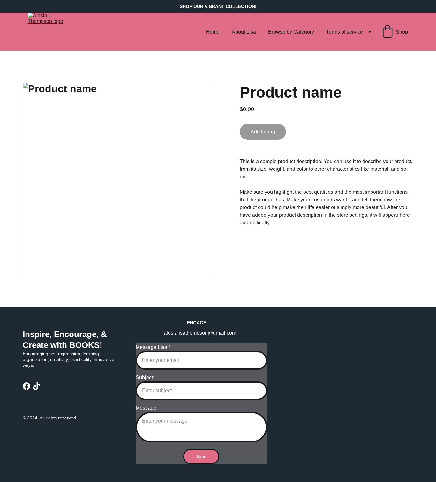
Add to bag (263, 131)
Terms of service (344, 31)
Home (213, 31)
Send (201, 456)
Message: (147, 407)
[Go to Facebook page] (26, 386)
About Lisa (244, 31)
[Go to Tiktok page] (36, 386)
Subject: (145, 377)
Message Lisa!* (153, 347)
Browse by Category (291, 31)
